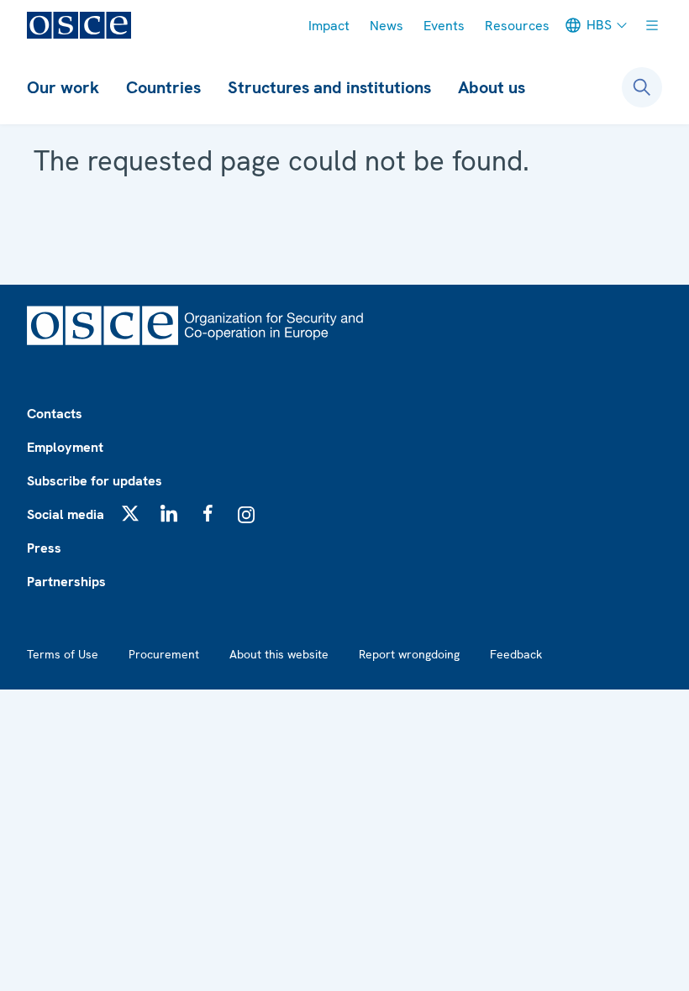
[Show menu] (652, 25)
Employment (65, 447)
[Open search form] (642, 87)
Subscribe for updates (94, 481)
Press (44, 548)
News (386, 25)
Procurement (164, 654)
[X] (130, 513)
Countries (163, 87)
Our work (63, 87)
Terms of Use (62, 654)
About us (491, 87)
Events (444, 25)
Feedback (516, 654)
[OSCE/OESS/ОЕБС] (79, 25)
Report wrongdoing (409, 654)
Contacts (54, 413)
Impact (329, 25)
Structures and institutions (329, 87)
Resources (517, 25)
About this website (279, 654)
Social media (65, 514)
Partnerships (66, 581)
